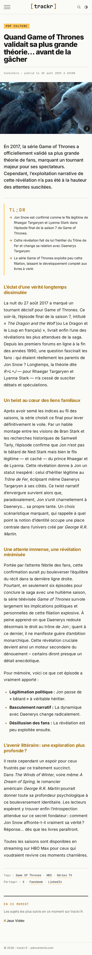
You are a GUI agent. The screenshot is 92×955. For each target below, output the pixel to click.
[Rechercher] (79, 7)
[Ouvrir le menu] (7, 7)
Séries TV (64, 875)
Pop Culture (17, 26)
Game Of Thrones (29, 875)
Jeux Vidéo (15, 921)
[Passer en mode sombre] (86, 7)
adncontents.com (42, 948)
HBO (49, 875)
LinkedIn (55, 882)
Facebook (36, 882)
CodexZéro (11, 73)
